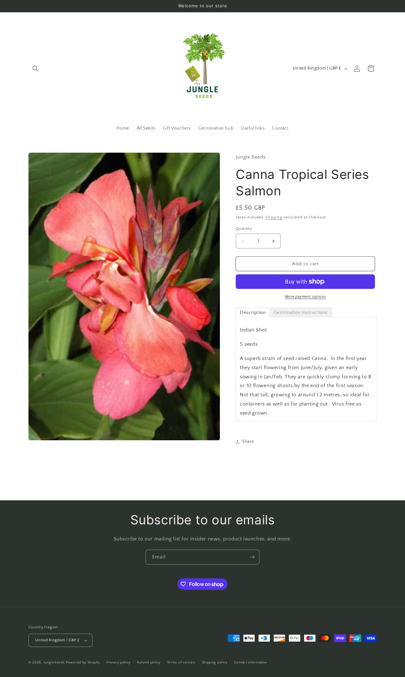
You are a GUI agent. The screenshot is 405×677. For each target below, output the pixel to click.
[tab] (253, 312)
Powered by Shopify (83, 662)
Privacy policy (118, 662)
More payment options (305, 297)
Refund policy (149, 662)
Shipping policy (215, 662)
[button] (35, 69)
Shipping (273, 217)
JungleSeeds (54, 662)
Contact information (250, 662)
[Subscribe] (252, 557)
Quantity (244, 228)
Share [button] (248, 441)
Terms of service (181, 662)
